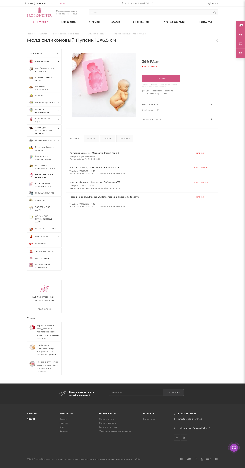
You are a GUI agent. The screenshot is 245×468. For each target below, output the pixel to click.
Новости (64, 423)
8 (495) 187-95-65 (37, 3)
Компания (66, 413)
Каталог (32, 413)
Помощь (148, 413)
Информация (107, 413)
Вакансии (64, 431)
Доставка (125, 139)
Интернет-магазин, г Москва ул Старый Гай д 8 (94, 153)
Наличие (74, 139)
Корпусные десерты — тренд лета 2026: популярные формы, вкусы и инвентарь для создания (48, 331)
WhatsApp (184, 438)
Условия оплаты (107, 419)
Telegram (177, 438)
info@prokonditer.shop (190, 419)
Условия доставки (107, 423)
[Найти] (214, 12)
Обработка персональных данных (115, 431)
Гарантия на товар (108, 427)
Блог (62, 427)
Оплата (107, 139)
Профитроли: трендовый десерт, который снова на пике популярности (46, 350)
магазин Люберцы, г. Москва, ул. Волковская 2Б (94, 167)
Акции (31, 419)
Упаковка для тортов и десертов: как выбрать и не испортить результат (48, 366)
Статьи (31, 318)
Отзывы (91, 139)
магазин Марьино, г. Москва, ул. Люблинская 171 (94, 182)
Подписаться (173, 392)
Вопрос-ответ (149, 419)
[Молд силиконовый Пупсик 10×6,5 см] (104, 85)
